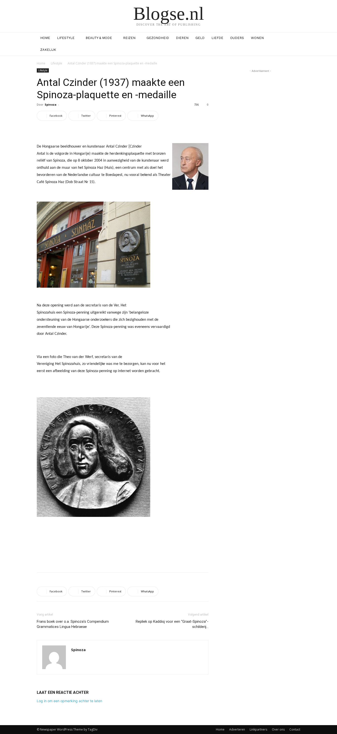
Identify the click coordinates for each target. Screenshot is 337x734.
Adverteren (237, 729)
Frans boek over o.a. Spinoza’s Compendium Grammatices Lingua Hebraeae (73, 624)
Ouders (237, 38)
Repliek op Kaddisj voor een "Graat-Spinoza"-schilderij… (172, 624)
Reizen (129, 38)
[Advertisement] (122, 555)
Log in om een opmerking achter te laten (69, 701)
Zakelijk (48, 50)
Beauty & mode (99, 38)
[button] (294, 38)
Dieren (182, 38)
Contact (294, 729)
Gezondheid (158, 38)
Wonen (257, 38)
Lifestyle (66, 38)
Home (45, 38)
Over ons (278, 729)
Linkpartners (258, 729)
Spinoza (50, 104)
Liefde (217, 38)
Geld (200, 38)
